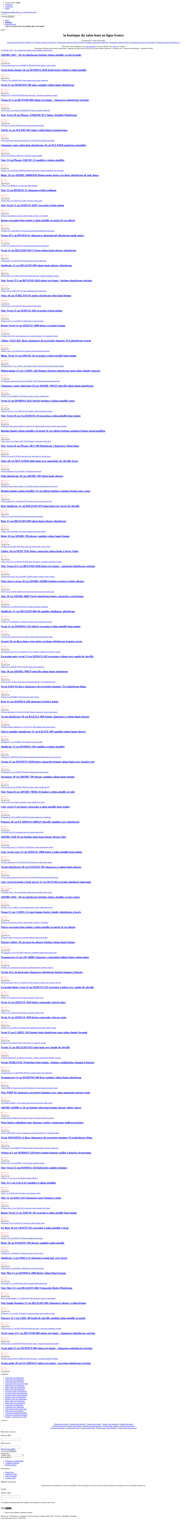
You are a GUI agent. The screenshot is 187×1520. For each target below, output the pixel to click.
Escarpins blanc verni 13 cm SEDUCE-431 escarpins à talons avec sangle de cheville (47, 987)
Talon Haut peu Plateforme (14, 1378)
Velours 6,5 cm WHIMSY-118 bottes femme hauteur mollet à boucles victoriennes (46, 1152)
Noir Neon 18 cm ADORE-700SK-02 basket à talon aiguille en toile (38, 791)
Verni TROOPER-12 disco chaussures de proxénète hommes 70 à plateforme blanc (47, 1137)
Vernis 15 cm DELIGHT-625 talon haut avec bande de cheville (35, 1047)
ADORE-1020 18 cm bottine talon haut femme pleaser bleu (33, 836)
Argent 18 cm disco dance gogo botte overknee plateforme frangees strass (41, 641)
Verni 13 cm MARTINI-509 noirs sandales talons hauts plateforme (37, 85)
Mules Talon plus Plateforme (15, 1389)
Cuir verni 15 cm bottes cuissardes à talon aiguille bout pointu (35, 806)
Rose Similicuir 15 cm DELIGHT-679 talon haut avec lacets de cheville (40, 506)
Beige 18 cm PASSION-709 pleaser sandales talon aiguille (32, 1242)
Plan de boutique (11, 1476)
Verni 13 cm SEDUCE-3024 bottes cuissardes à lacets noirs (33, 1002)
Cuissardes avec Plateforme (14, 1407)
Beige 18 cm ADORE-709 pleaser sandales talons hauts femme (35, 536)
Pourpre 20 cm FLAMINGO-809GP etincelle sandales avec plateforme (40, 821)
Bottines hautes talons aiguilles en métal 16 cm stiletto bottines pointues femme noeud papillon (53, 430)
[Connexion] (2, 1499)
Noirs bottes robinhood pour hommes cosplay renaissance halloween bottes (42, 1122)
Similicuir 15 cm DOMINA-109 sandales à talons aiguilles (33, 746)
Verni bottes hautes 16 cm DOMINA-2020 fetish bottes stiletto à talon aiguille (43, 70)
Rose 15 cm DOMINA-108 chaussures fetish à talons (29, 701)
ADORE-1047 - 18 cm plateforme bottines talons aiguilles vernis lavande (41, 55)
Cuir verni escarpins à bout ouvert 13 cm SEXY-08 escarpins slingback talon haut (46, 882)
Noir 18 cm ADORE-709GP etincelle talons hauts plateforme (34, 671)
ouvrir (115, 46)
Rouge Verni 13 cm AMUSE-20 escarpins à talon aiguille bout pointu (39, 1212)
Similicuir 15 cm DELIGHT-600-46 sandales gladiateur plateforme (38, 611)
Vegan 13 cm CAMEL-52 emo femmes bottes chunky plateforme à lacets (41, 912)
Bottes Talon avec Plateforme (15, 1403)
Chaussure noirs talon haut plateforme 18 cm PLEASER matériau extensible (43, 145)
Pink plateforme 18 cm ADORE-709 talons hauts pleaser (32, 476)
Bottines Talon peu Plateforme (15, 1397)
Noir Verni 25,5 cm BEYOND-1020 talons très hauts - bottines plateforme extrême (46, 280)
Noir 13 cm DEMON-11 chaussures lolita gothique (28, 190)
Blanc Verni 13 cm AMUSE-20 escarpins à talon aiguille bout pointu (38, 355)
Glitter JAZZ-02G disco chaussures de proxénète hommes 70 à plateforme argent (46, 340)
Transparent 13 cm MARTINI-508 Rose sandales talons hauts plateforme (41, 1077)
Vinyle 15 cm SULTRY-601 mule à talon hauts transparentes (34, 130)
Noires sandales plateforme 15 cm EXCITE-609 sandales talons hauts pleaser (43, 731)
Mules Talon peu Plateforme (14, 1386)
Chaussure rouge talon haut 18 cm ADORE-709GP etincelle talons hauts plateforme (47, 385)
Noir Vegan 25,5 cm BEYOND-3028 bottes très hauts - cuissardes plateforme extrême (48, 566)
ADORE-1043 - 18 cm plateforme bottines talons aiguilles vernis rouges (40, 897)
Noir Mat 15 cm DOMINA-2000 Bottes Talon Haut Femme (33, 1273)
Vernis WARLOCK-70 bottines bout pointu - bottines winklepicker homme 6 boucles (47, 1062)
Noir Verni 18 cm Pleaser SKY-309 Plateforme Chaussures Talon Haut (40, 445)
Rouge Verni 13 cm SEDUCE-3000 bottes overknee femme (33, 325)
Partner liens (9, 1472)
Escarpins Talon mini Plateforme (16, 1393)
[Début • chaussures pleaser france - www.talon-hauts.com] (18, 12)
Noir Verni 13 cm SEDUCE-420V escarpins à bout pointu (32, 205)
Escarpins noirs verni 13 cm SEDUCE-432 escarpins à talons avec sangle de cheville (47, 656)
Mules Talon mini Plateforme (15, 1387)
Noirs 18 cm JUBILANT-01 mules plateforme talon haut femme (36, 295)
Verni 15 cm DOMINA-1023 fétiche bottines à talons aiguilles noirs (38, 400)
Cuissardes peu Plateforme (14, 1405)
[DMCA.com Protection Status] (6, 1509)
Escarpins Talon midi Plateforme (16, 1395)
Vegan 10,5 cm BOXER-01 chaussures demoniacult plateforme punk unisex (42, 235)
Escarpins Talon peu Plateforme (16, 1391)
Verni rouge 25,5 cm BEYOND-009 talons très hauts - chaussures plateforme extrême (48, 1333)
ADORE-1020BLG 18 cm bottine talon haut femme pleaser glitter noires (41, 1107)
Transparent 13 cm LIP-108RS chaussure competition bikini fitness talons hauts (45, 957)
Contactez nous (10, 1478)
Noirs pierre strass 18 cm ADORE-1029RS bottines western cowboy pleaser (42, 581)
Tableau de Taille (11, 1474)
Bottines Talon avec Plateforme (16, 1399)
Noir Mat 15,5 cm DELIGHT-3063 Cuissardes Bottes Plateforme (36, 1288)
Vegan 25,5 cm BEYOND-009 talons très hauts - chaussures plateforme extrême (45, 100)
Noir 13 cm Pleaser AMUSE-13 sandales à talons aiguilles (32, 160)
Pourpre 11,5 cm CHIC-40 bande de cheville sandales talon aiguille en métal (43, 1318)
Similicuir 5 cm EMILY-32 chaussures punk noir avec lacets (34, 1258)
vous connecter (90, 46)
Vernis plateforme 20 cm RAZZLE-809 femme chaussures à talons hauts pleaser (45, 716)
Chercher (11, 16)
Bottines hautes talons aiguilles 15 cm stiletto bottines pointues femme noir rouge (45, 491)
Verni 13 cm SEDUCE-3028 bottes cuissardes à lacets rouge (34, 1017)
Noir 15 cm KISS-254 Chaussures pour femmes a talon (31, 1197)
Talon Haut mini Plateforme (14, 1380)
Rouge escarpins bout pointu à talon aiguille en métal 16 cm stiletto (38, 220)
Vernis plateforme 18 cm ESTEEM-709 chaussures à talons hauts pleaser (41, 867)
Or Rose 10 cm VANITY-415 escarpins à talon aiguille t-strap (35, 1227)
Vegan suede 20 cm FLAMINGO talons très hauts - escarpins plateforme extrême (46, 1363)
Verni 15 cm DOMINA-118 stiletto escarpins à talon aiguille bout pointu (40, 626)
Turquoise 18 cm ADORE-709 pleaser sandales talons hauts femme (38, 776)
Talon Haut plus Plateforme (14, 1382)
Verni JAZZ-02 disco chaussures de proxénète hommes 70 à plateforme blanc (43, 686)
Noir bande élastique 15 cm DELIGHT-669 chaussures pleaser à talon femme (43, 1303)
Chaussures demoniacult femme (16, 1413)
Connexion (12, 1451)
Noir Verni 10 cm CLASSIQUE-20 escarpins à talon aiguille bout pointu (41, 415)
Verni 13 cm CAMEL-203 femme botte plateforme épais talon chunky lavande (44, 1032)
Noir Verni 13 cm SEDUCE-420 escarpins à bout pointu (31, 310)
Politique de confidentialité (14, 1461)
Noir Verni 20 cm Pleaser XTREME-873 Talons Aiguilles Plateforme (39, 115)
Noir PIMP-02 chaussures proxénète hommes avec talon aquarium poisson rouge (45, 1092)
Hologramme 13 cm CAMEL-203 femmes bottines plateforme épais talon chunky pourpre (50, 370)
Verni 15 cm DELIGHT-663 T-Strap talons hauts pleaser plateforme (38, 250)
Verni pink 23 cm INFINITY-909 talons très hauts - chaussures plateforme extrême (46, 1348)
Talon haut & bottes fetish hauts (16, 1409)
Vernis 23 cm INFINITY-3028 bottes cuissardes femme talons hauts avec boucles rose (48, 761)
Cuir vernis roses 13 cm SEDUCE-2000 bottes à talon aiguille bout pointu (41, 852)
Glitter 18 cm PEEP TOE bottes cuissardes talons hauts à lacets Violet (39, 551)
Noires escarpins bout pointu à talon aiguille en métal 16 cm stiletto (38, 927)
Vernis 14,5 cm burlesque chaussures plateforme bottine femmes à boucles (42, 972)
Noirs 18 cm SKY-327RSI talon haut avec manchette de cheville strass (39, 461)
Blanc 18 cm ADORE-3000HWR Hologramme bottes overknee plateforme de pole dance (50, 175)
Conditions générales (12, 1463)
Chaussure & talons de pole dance (16, 1384)
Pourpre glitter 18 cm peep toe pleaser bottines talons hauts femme (38, 942)
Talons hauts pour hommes (14, 1411)
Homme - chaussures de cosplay (16, 1417)
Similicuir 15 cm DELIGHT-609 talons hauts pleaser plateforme (36, 265)
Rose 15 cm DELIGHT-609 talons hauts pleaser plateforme (33, 521)
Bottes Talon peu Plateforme (15, 1401)
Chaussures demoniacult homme (16, 1415)
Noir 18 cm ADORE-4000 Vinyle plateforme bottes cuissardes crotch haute (42, 596)
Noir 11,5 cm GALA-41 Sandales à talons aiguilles (28, 1182)
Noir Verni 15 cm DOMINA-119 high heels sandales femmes (34, 1167)
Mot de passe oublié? (8, 1449)
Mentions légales (11, 1465)
